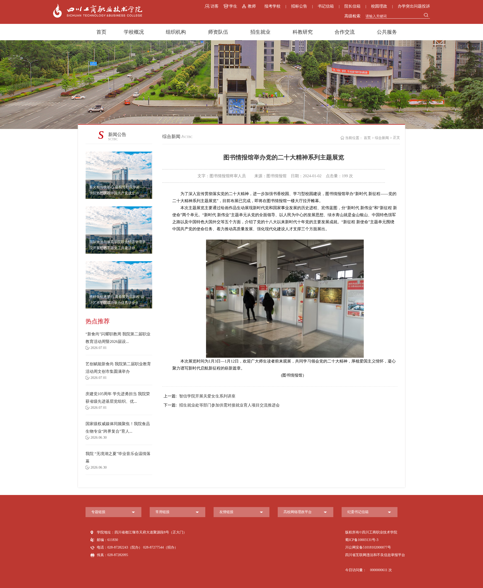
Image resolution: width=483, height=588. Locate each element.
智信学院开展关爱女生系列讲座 (199, 396)
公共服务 (387, 32)
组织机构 (176, 32)
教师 (252, 6)
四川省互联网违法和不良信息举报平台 (375, 555)
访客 (215, 6)
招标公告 (299, 6)
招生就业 (260, 32)
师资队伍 (218, 32)
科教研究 (303, 32)
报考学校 (272, 6)
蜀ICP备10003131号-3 (361, 540)
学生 (233, 6)
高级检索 (352, 16)
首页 (101, 32)
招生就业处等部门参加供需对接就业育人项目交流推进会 (222, 405)
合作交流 (345, 32)
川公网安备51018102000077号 (368, 547)
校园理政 (379, 6)
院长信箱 (352, 6)
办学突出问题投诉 (414, 6)
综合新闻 (382, 138)
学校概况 (134, 32)
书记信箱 (326, 6)
